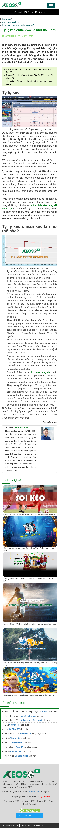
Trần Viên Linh (21, 428)
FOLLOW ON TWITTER (29, 815)
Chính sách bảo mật (10, 825)
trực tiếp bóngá (28, 716)
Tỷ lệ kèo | (29, 12)
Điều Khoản (25, 825)
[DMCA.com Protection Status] (29, 810)
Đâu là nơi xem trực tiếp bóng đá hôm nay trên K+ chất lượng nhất (30, 664)
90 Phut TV (14, 729)
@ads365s (46, 796)
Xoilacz (45, 711)
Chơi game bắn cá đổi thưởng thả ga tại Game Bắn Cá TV (28, 695)
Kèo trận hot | (19, 12)
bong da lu (34, 791)
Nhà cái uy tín (39, 12)
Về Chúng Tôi (38, 825)
